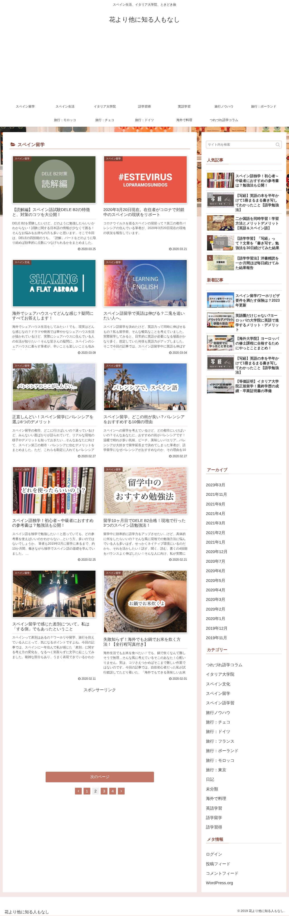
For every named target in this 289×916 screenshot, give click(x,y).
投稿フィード (218, 864)
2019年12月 (217, 628)
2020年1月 (215, 618)
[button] (278, 145)
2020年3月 (215, 599)
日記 (210, 779)
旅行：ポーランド (222, 750)
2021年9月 (215, 504)
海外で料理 (216, 798)
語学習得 (214, 827)
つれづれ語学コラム (224, 665)
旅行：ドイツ (218, 731)
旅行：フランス (220, 741)
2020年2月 (215, 609)
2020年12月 (217, 551)
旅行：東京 (216, 770)
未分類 (212, 789)
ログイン (214, 854)
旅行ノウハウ (218, 712)
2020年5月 (215, 580)
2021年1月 (215, 542)
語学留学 (214, 817)
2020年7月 (215, 561)
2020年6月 (215, 571)
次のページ (100, 777)
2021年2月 (215, 532)
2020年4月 (215, 590)
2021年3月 (215, 523)
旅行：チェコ (218, 722)
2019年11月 (216, 638)
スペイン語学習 (220, 703)
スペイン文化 (218, 684)
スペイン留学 (218, 693)
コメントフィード (222, 873)
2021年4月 (215, 513)
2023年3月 (215, 485)
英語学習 (214, 808)
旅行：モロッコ (220, 760)
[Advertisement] (144, 65)
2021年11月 (216, 494)
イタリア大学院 (220, 674)
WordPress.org (219, 883)
